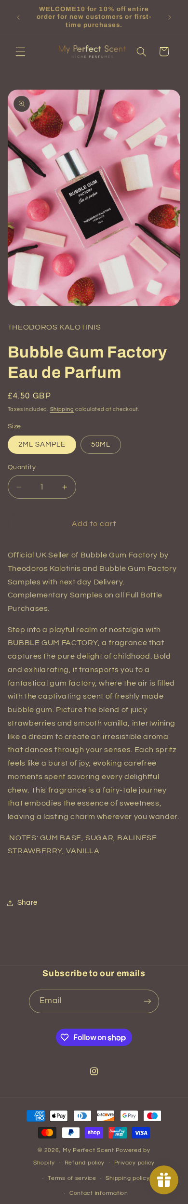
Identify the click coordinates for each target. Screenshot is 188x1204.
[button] (20, 51)
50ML (100, 444)
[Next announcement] (169, 17)
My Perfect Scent (88, 1150)
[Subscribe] (147, 1001)
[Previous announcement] (18, 17)
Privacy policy (134, 1162)
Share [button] (27, 902)
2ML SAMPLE (42, 444)
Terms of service (72, 1178)
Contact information (98, 1193)
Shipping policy (127, 1178)
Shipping (62, 409)
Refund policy (85, 1162)
